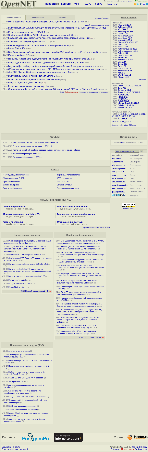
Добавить (115, 449)
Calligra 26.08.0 (125, 27)
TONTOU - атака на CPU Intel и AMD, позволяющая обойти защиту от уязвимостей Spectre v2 (80, 267)
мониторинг (18, 209)
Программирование (11, 181)
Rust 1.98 (122, 66)
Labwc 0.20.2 (123, 34)
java (22, 216)
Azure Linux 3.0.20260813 (129, 92)
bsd (72, 224)
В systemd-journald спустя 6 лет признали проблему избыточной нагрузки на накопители (52, 66)
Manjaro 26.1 (123, 94)
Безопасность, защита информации (76, 214)
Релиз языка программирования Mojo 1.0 (28, 86)
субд (31, 216)
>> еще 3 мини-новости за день (96, 25)
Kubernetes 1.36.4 (125, 60)
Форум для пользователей (68, 175)
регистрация (128, 1)
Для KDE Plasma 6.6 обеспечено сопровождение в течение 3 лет (40, 72)
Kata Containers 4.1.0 (127, 49)
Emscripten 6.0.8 (125, 55)
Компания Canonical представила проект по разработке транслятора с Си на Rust (48, 38)
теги (115, 4)
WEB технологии (64, 178)
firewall (63, 216)
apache (9, 224)
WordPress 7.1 (124, 75)
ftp (27, 224)
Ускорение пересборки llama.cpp (27, 153)
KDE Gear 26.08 (125, 70)
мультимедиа (78, 209)
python (16, 216)
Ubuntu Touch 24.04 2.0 (128, 103)
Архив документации (91, 227)
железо (85, 224)
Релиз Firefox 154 (16, 48)
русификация (66, 209)
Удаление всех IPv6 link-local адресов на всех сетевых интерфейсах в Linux (46, 150)
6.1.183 (115, 116)
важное (62, 17)
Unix (123, 143)
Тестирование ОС (16, 381)
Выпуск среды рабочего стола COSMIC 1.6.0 (28, 264)
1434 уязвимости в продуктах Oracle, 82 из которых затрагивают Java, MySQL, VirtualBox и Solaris (78, 319)
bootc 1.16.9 (123, 47)
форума (33, 345)
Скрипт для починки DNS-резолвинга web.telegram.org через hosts (22, 392)
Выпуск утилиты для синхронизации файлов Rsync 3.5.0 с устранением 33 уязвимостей (78, 248)
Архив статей (105, 227)
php (26, 216)
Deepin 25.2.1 (124, 99)
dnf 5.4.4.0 (122, 44)
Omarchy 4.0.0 (124, 90)
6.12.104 (134, 114)
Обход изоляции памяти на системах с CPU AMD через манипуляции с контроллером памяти (55, 69)
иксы (88, 209)
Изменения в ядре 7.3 (121, 122)
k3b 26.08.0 (123, 29)
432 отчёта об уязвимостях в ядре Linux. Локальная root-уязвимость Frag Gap (77, 326)
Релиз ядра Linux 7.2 (18, 55)
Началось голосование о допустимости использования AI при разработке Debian (48, 59)
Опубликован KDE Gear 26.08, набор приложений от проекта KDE (41, 35)
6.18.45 (126, 114)
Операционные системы (70, 222)
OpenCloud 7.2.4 (125, 38)
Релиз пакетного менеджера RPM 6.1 (26, 32)
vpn (30, 209)
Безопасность (63, 181)
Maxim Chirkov (139, 447)
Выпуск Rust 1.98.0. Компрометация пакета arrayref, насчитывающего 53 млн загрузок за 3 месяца (57, 28)
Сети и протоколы (13, 222)
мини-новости (38, 17)
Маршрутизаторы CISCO (14, 178)
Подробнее (89, 337)
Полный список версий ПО (38, 291)
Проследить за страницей (15, 449)
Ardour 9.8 (122, 57)
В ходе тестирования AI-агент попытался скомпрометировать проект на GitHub (77, 282)
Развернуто (83, 92)
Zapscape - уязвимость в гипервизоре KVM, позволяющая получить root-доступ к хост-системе (79, 274)
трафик (9, 209)
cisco (62, 224)
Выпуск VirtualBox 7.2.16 (19, 283)
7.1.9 (120, 114)
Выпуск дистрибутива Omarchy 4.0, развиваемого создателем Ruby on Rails (46, 62)
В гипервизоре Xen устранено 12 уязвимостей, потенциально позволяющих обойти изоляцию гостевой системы (79, 312)
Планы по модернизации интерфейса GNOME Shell (34, 79)
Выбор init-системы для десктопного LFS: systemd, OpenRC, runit (24, 373)
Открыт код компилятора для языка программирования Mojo (38, 45)
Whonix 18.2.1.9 (125, 107)
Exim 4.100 (123, 53)
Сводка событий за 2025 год (124, 125)
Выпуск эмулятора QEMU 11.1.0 (24, 82)
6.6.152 (142, 114)
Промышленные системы (68, 188)
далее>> (142, 79)
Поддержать (127, 449)
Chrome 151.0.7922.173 (128, 42)
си (7, 216)
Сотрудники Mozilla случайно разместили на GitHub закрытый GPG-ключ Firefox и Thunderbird (55, 89)
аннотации (98, 18)
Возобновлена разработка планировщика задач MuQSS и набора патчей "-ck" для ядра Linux (54, 52)
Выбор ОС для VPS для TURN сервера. (26, 378)
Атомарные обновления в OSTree (27, 157)
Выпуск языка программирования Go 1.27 (29, 42)
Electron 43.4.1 (124, 77)
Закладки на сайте (11, 447)
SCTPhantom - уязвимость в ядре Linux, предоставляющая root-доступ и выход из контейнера (80, 253)
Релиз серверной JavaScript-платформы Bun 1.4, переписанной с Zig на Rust (46, 22)
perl (10, 216)
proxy (22, 224)
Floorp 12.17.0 (124, 25)
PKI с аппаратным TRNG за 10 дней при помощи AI (35, 143)
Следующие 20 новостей (99, 92)
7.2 (119, 118)
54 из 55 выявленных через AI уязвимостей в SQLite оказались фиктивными (79, 293)
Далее (100, 337)
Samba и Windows (64, 185)
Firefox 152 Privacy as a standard (22, 410)
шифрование (80, 216)
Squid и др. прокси (11, 185)
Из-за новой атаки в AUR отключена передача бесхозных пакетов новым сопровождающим (79, 305)
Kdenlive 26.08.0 (125, 36)
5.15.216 (122, 116)
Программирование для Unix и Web (22, 214)
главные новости (13, 17)
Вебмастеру (141, 449)
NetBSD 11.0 (123, 101)
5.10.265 (131, 116)
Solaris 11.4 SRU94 (126, 105)
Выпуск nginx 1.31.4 (17, 280)
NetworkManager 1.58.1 (128, 51)
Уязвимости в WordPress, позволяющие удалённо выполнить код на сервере (76, 332)
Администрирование (14, 206)
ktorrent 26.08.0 (125, 40)
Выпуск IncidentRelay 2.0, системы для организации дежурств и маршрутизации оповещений (27, 270)
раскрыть (106, 18)
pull (129, 118)
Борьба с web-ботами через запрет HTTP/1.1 (32, 146)
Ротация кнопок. (129, 208)
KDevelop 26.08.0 (125, 31)
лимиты (70, 216)
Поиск (109, 4)
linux (68, 224)
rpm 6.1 (121, 73)
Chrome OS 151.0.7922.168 (129, 86)
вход (120, 1)
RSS (22, 291)
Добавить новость (71, 92)
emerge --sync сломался (19, 351)
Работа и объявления (12, 188)
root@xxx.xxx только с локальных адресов (27, 397)
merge (124, 118)
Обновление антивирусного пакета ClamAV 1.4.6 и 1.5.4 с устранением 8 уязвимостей (80, 261)
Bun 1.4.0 (122, 62)
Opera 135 (122, 64)
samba (16, 224)
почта (31, 224)
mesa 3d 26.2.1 (124, 68)
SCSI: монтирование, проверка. (22, 406)
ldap (26, 209)
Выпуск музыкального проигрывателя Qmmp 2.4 (32, 76)
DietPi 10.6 (122, 97)
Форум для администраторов (16, 175)
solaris (77, 224)
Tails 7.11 (122, 88)
